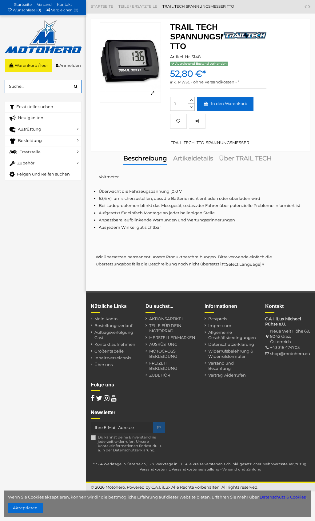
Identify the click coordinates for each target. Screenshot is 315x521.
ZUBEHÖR (159, 375)
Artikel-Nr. (180, 56)
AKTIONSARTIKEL (166, 318)
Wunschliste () (27, 10)
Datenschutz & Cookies (283, 497)
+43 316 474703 (285, 347)
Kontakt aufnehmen (114, 344)
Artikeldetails (193, 159)
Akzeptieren (25, 507)
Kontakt (64, 4)
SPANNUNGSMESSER (227, 142)
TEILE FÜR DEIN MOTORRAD (165, 328)
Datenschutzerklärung (231, 344)
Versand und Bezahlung (221, 366)
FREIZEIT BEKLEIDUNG (163, 366)
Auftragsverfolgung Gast (113, 335)
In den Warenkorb (229, 103)
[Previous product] (306, 6)
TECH (189, 142)
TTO (200, 142)
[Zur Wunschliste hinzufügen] (178, 121)
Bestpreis (217, 318)
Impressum (219, 325)
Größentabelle (109, 351)
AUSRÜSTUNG (163, 344)
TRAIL (176, 142)
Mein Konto (106, 318)
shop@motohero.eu (290, 353)
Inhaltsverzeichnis (112, 357)
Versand (45, 4)
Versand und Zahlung (241, 469)
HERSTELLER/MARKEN (172, 337)
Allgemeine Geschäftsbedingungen (232, 335)
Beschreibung (145, 159)
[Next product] (309, 6)
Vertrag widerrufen (227, 375)
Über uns (103, 364)
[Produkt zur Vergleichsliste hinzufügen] (197, 121)
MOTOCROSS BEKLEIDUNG (163, 354)
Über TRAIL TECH (245, 159)
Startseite (23, 4)
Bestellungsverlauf (113, 325)
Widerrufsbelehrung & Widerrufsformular (230, 354)
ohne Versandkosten (214, 81)
